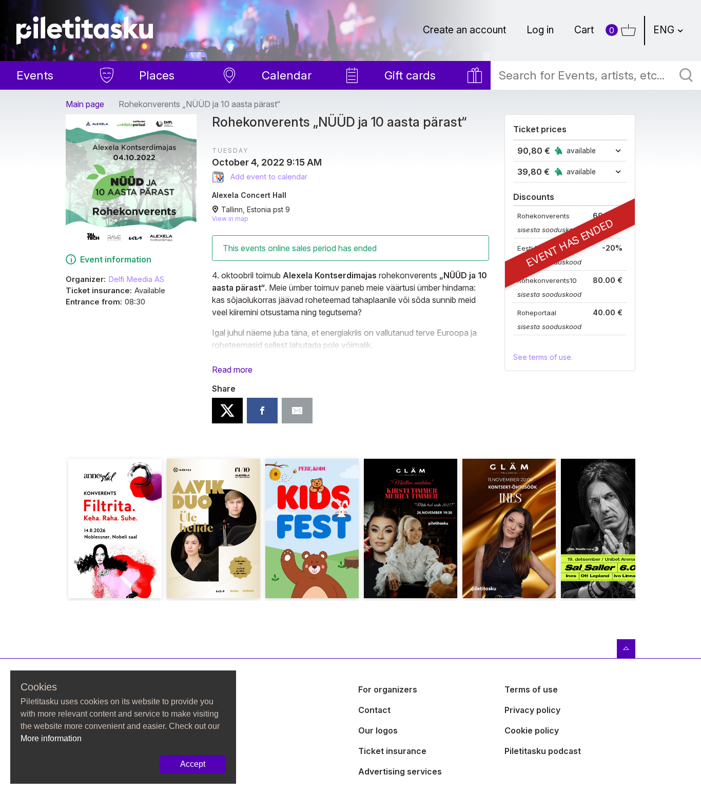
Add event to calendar (267, 176)
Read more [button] (232, 369)
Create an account (464, 30)
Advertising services (400, 771)
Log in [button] (540, 30)
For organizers (387, 689)
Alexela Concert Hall (249, 195)
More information (51, 738)
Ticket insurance (392, 751)
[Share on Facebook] (262, 410)
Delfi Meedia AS (136, 279)
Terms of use (531, 689)
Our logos (378, 730)
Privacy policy (532, 710)
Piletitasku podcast (542, 751)
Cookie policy (531, 730)
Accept (192, 764)
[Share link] (297, 410)
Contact (374, 710)
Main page (85, 104)
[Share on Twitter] (227, 410)
